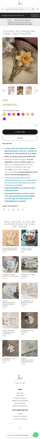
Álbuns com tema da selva (28, 275)
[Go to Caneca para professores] (29, 238)
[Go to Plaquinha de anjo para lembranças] (10, 238)
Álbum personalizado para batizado (27, 360)
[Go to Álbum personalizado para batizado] (29, 348)
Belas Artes (20, 395)
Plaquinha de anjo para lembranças (10, 249)
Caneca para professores (26, 249)
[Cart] (37, 9)
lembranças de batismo (27, 331)
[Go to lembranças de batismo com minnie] (10, 264)
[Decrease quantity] (4, 125)
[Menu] (2, 9)
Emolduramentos (20, 403)
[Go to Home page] (20, 3)
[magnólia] (28, 114)
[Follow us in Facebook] (24, 383)
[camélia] (32, 114)
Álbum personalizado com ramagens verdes (8, 303)
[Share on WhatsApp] (13, 209)
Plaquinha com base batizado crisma (27, 302)
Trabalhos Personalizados (22, 20)
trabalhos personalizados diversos (19, 22)
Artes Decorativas (20, 398)
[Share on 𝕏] (8, 209)
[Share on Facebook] (4, 209)
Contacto (20, 413)
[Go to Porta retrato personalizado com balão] (10, 320)
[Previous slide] (3, 90)
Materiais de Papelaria (20, 406)
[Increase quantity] (36, 125)
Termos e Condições (20, 416)
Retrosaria (20, 393)
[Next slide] (36, 90)
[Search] (33, 9)
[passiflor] (9, 114)
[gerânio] (23, 114)
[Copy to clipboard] (22, 209)
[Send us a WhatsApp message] (35, 434)
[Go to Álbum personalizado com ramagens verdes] (10, 291)
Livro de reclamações (20, 419)
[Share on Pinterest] (17, 209)
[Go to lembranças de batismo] (29, 320)
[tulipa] (18, 114)
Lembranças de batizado (8, 359)
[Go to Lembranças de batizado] (10, 348)
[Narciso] (4, 114)
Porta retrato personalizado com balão (8, 332)
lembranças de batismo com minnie (10, 275)
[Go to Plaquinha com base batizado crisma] (29, 291)
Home (9, 20)
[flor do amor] (14, 114)
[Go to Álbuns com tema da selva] (29, 264)
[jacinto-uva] (4, 119)
